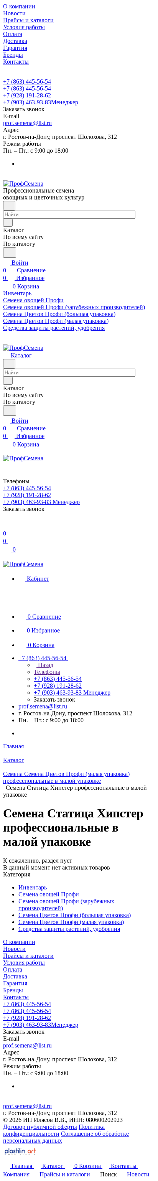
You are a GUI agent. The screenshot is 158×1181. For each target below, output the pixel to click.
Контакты (16, 997)
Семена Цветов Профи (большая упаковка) (74, 915)
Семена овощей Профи (48, 894)
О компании (19, 942)
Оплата (12, 969)
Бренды (13, 990)
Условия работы (24, 962)
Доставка (15, 976)
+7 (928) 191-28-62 (27, 95)
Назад (44, 665)
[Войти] (6, 525)
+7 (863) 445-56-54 (27, 81)
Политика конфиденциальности (54, 1130)
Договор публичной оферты (40, 1126)
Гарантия (15, 983)
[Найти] (9, 252)
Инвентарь (32, 887)
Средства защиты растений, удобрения (69, 929)
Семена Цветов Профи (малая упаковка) (71, 922)
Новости (14, 948)
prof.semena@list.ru (27, 123)
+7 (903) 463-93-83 (40, 102)
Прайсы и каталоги (28, 955)
